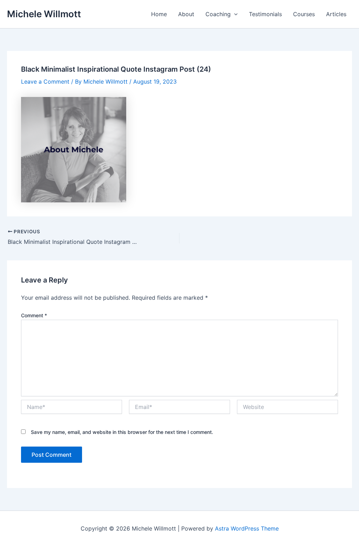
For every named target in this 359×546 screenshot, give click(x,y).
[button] (234, 14)
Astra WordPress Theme (247, 528)
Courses (304, 14)
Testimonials (265, 14)
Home (159, 14)
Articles (336, 14)
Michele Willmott (44, 13)
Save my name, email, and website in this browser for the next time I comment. (122, 432)
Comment (34, 315)
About (186, 14)
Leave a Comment (45, 81)
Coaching (218, 14)
